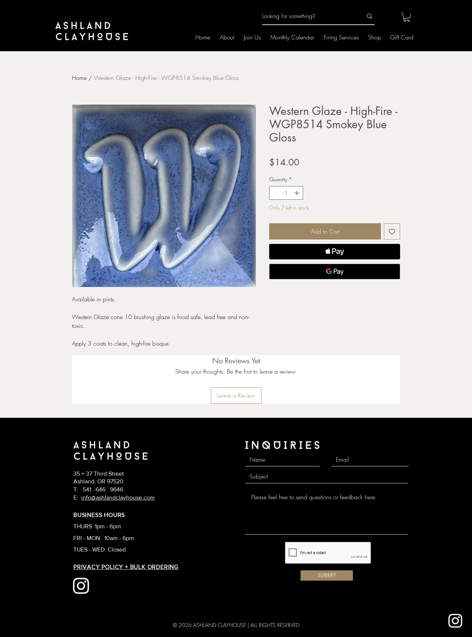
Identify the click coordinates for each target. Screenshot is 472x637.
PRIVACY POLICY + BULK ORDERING (125, 567)
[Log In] (386, 17)
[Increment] (297, 192)
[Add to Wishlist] (392, 231)
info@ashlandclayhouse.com (118, 497)
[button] (406, 17)
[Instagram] (455, 620)
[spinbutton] (286, 192)
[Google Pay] (334, 271)
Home (79, 78)
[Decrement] (275, 192)
